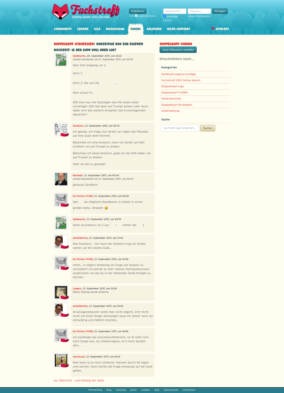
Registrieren (137, 11)
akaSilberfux (80, 238)
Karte (133, 389)
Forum (135, 28)
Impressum (189, 389)
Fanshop (121, 389)
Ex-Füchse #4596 (83, 196)
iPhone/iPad (95, 389)
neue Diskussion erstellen (178, 49)
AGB (156, 389)
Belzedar (78, 175)
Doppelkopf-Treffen (174, 92)
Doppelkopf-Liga (172, 86)
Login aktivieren (147, 16)
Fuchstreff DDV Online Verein (180, 80)
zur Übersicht (63, 380)
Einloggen (220, 11)
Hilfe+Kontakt (178, 28)
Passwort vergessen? (199, 16)
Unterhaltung (170, 111)
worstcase (79, 356)
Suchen (207, 128)
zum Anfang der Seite (89, 380)
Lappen (77, 288)
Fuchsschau (115, 28)
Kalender (154, 28)
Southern (78, 125)
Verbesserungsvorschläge (178, 74)
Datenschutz (171, 389)
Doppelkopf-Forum (176, 43)
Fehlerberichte (171, 98)
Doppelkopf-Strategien (74, 43)
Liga (97, 28)
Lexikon (145, 389)
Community (63, 28)
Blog (108, 389)
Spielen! (222, 28)
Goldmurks (79, 56)
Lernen (82, 28)
